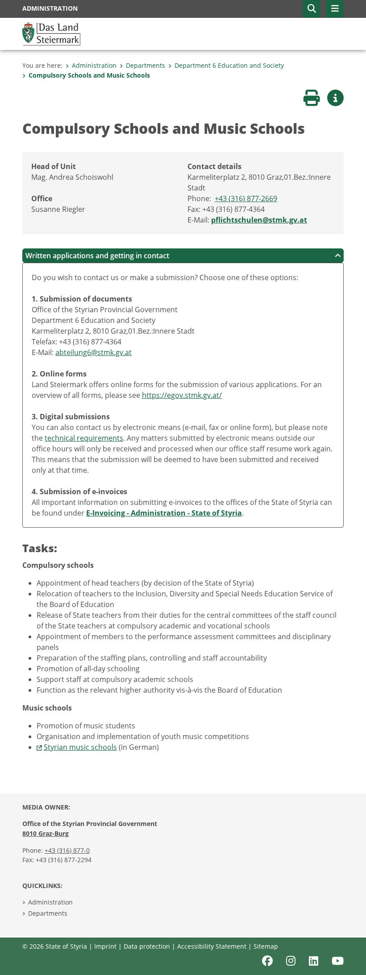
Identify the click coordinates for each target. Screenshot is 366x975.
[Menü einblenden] (335, 9)
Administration (94, 65)
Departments (145, 65)
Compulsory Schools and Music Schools (89, 75)
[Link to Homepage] (51, 33)
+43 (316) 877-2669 (246, 198)
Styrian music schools (80, 747)
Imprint (105, 946)
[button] (311, 9)
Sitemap (266, 946)
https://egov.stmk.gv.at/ (182, 395)
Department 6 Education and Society (229, 65)
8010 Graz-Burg (45, 833)
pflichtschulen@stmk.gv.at (259, 220)
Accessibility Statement (211, 946)
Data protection (147, 946)
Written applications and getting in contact (97, 255)
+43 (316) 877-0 (67, 850)
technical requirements (84, 438)
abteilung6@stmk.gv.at (93, 352)
